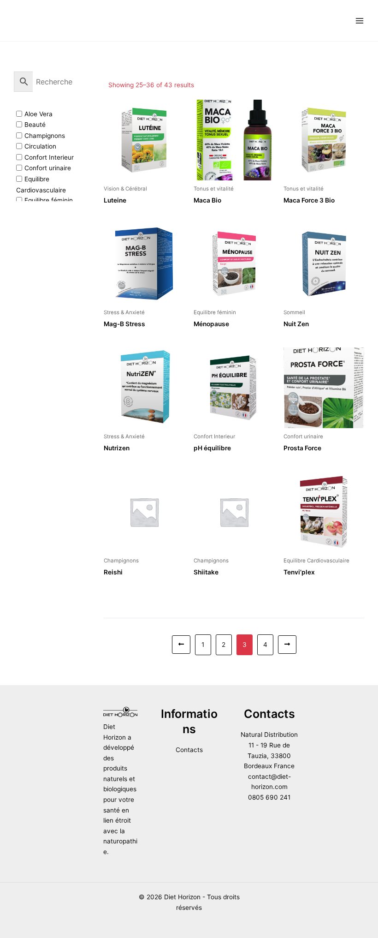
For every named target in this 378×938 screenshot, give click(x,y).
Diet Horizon (53, 20)
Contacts (189, 749)
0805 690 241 (269, 797)
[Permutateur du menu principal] (360, 21)
